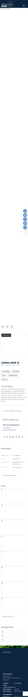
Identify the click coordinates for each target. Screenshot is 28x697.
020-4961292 (6, 428)
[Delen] (11, 326)
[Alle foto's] (2, 326)
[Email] (25, 215)
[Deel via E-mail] (19, 437)
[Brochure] (7, 326)
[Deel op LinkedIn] (13, 437)
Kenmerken (16, 371)
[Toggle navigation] (24, 5)
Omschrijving (6, 371)
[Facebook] (25, 219)
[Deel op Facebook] (4, 437)
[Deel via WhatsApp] (16, 437)
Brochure (4, 379)
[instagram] (25, 227)
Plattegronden (13, 375)
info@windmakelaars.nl (9, 430)
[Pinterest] (25, 223)
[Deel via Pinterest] (10, 437)
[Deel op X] (7, 437)
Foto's (4, 375)
